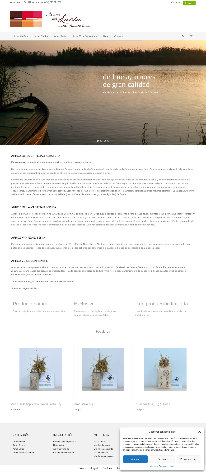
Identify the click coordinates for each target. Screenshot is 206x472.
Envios (82, 468)
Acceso (16, 2)
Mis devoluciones (102, 445)
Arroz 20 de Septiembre (24, 452)
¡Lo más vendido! (61, 449)
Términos (163, 466)
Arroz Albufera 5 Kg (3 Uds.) (153, 404)
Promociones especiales (64, 441)
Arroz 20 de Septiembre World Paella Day (36, 404)
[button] (199, 431)
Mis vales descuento (103, 449)
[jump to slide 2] (101, 141)
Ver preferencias (188, 459)
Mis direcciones (101, 452)
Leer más (25, 409)
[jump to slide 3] (105, 141)
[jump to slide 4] (108, 141)
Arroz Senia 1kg (83, 404)
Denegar (162, 459)
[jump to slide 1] (98, 141)
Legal (171, 466)
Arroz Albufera (19, 441)
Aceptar (135, 459)
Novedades (58, 445)
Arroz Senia (18, 449)
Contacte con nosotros (63, 452)
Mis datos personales (104, 456)
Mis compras (100, 441)
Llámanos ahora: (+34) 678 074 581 (44, 2)
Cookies (154, 466)
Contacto (175, 2)
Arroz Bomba (19, 445)
